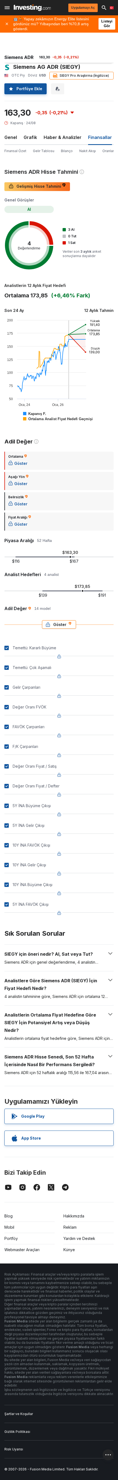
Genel (10, 137)
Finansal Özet (15, 151)
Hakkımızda (73, 1216)
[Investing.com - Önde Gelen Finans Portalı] (32, 7)
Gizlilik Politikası (17, 1432)
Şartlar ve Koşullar (18, 1414)
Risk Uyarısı (13, 1449)
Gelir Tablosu (43, 151)
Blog (8, 1216)
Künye (69, 1249)
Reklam (70, 1227)
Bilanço (67, 151)
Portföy (11, 1238)
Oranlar (108, 151)
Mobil (9, 1227)
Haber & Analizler (63, 137)
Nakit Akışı (87, 151)
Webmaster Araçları (22, 1249)
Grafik (30, 137)
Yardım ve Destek (79, 1238)
